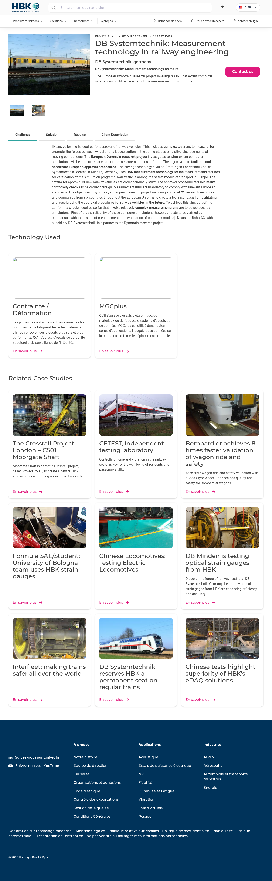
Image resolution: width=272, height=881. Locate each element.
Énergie (210, 788)
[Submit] (53, 7)
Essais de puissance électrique (165, 766)
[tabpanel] (136, 187)
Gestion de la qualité (91, 808)
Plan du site (222, 831)
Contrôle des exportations (96, 799)
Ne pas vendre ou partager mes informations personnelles (137, 836)
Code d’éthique (87, 791)
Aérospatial (213, 766)
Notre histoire (85, 757)
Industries (213, 745)
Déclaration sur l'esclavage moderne (40, 831)
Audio (209, 757)
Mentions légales (90, 831)
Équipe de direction (91, 766)
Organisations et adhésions (97, 783)
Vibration (146, 799)
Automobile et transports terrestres (226, 776)
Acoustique (148, 757)
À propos (81, 745)
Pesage (145, 816)
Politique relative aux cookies (133, 831)
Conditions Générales (92, 816)
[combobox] (130, 8)
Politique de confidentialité (185, 831)
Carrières (81, 774)
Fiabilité (145, 783)
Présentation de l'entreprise (59, 836)
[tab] (23, 135)
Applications (150, 745)
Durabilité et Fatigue (156, 791)
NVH (142, 774)
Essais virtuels (151, 808)
